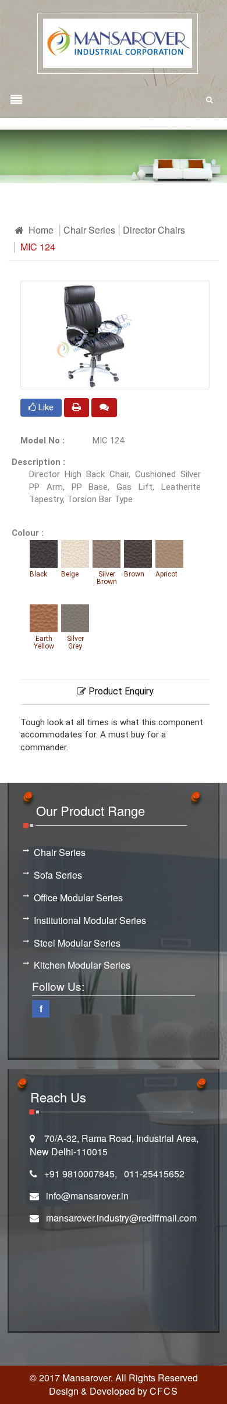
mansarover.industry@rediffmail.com (121, 1217)
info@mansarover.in (87, 1195)
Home (40, 230)
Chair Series (89, 230)
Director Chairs (154, 230)
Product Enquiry (120, 691)
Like (45, 407)
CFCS (164, 1391)
